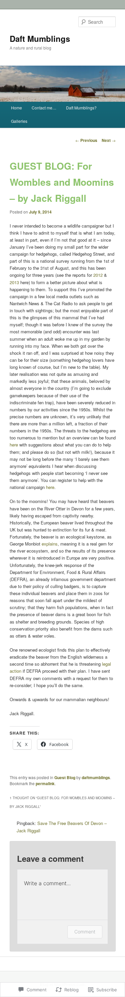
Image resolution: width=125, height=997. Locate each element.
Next (109, 140)
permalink (45, 783)
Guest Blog (64, 777)
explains (50, 544)
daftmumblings (96, 777)
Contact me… (44, 107)
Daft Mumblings (40, 38)
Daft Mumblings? (81, 107)
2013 (14, 282)
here (14, 444)
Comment (84, 931)
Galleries (19, 121)
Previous (86, 140)
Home (16, 107)
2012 (98, 275)
